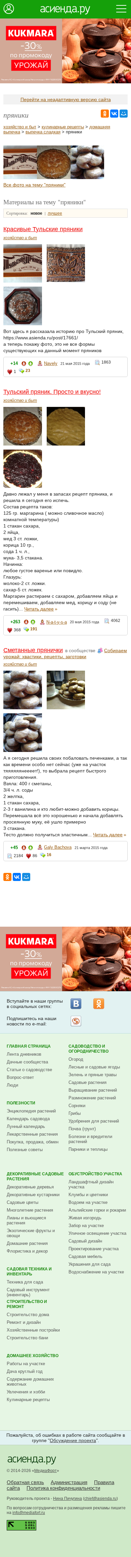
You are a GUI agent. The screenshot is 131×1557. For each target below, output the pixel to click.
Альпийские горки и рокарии (97, 1210)
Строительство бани (27, 1337)
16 (49, 854)
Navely (50, 363)
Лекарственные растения (32, 1134)
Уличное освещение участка (97, 1233)
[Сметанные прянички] (87, 177)
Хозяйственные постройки (33, 1330)
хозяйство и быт (19, 126)
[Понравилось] (30, 364)
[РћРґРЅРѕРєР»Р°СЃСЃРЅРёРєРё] (105, 114)
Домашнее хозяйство (32, 1355)
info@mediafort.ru (28, 1512)
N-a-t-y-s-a (56, 622)
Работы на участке (26, 1363)
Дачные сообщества (27, 1061)
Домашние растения (27, 1243)
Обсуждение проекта (73, 1440)
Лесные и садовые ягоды (94, 1066)
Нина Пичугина (67, 1498)
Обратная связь (25, 1482)
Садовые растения (87, 1082)
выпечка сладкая (43, 131)
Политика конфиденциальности (63, 1488)
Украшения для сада (90, 1264)
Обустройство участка (95, 1174)
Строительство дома (28, 1314)
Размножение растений (92, 1097)
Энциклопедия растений (31, 1110)
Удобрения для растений (94, 1121)
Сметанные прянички (33, 650)
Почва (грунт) (82, 1128)
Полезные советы (25, 1149)
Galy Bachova (58, 847)
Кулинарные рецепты (28, 1399)
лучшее (55, 213)
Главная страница (29, 1046)
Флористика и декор (27, 1251)
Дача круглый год (25, 1371)
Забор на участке (86, 1225)
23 (28, 370)
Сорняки (77, 1105)
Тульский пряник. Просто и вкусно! (52, 391)
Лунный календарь (26, 1126)
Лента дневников (24, 1054)
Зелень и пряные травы (93, 1074)
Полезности (21, 1103)
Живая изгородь (85, 1217)
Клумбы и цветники (88, 1194)
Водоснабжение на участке (96, 1271)
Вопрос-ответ (20, 1077)
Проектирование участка (94, 1248)
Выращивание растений (93, 1090)
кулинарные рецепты (63, 126)
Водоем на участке (88, 1202)
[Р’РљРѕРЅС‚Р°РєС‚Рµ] (114, 114)
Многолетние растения (30, 1210)
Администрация (69, 1482)
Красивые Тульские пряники (43, 229)
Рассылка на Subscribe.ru (76, 1021)
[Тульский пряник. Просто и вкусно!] (54, 177)
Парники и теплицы (88, 1149)
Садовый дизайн (85, 1241)
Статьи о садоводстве (29, 1069)
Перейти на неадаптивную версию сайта (65, 99)
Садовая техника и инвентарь (29, 1271)
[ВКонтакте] (76, 1003)
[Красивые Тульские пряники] (20, 177)
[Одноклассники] (98, 1003)
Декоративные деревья (30, 1186)
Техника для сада (25, 1282)
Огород (76, 1059)
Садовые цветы (22, 1202)
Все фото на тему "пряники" (34, 184)
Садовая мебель (85, 1256)
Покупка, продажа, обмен (32, 1141)
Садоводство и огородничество (88, 1049)
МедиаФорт (45, 1470)
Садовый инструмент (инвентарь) (28, 1292)
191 (33, 629)
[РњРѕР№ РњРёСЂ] (124, 114)
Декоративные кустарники (33, 1194)
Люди (12, 1085)
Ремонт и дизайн (24, 1322)
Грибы (75, 1113)
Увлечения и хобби (26, 1391)
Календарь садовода (28, 1118)
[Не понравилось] (24, 364)
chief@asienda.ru (100, 1498)
